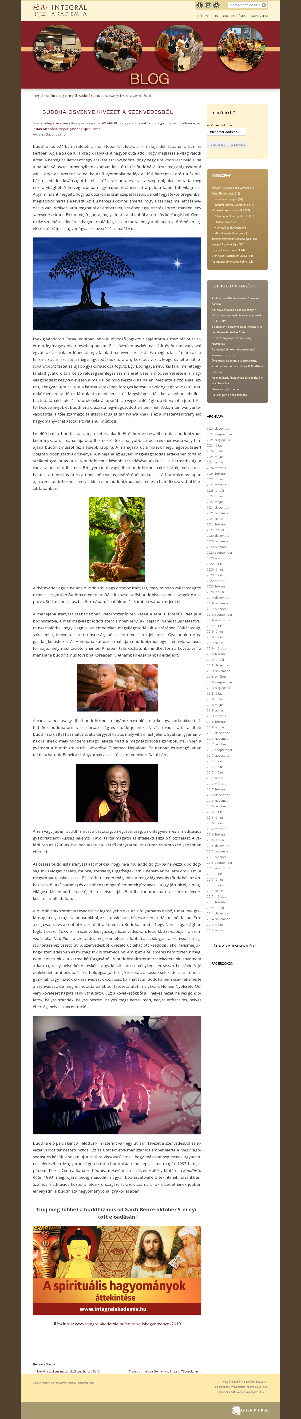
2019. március (216, 648)
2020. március (216, 581)
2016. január (215, 840)
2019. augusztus (218, 620)
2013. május (215, 924)
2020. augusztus (218, 558)
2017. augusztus (218, 755)
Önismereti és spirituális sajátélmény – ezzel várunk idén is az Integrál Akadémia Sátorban (237, 366)
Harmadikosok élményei (229, 227)
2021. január (215, 530)
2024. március (216, 468)
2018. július (214, 693)
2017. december (218, 733)
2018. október (216, 676)
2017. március (216, 783)
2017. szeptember (219, 750)
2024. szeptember (219, 434)
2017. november (218, 738)
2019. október (216, 609)
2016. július (214, 812)
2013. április (215, 930)
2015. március (216, 896)
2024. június (215, 451)
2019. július (214, 626)
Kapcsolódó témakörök (226, 250)
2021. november (218, 513)
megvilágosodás (70, 129)
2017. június (215, 767)
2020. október (216, 547)
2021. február (216, 524)
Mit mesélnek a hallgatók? (228, 210)
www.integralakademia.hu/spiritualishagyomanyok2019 (128, 1323)
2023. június (215, 479)
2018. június (215, 699)
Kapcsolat (259, 16)
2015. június (215, 879)
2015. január (215, 908)
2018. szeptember (219, 682)
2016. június (215, 817)
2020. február (216, 586)
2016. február (216, 834)
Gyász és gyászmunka (225, 389)
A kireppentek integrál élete (231, 216)
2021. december (218, 507)
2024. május (215, 457)
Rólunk (203, 16)
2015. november (218, 851)
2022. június (215, 496)
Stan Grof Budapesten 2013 (229, 255)
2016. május (215, 823)
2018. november (218, 671)
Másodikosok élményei (228, 233)
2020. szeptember (219, 552)
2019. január (215, 659)
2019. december (218, 597)
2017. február (216, 789)
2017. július (214, 761)
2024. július (214, 445)
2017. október (216, 744)
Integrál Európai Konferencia (232, 204)
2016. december (218, 795)
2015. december (218, 846)
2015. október (216, 857)
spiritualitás (91, 129)
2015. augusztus (218, 868)
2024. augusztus (218, 440)
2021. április (215, 519)
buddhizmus (186, 123)
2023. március (216, 485)
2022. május (215, 502)
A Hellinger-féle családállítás (229, 395)
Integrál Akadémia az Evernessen (232, 188)
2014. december (218, 913)
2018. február (216, 721)
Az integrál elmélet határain (229, 261)
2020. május (215, 575)
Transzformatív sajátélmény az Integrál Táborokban (165, 1371)
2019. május (215, 637)
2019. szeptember (219, 614)
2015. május (215, 885)
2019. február (216, 654)
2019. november (218, 603)
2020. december (218, 535)
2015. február (216, 902)
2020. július (214, 564)
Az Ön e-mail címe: (220, 125)
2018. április (215, 710)
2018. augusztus (218, 688)
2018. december (218, 665)
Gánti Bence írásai (223, 193)
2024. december (218, 428)
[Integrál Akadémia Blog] (60, 17)
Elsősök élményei (225, 222)
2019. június (215, 631)
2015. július (214, 874)
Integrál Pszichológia (80, 96)
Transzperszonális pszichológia (231, 239)
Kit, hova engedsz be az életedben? (234, 309)
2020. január (215, 592)
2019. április (215, 643)
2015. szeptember (219, 862)
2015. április (215, 891)
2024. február (216, 473)
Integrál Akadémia (230, 16)
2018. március (216, 716)
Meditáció (50, 129)
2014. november (218, 919)
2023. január (215, 490)
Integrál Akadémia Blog (48, 96)
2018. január (215, 727)
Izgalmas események (224, 199)
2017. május (215, 772)
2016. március (216, 829)
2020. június (215, 569)
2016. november (218, 800)
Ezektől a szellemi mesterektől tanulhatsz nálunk (66, 1371)
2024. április (215, 462)
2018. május (215, 705)
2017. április (215, 778)
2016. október (216, 806)
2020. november (218, 541)
